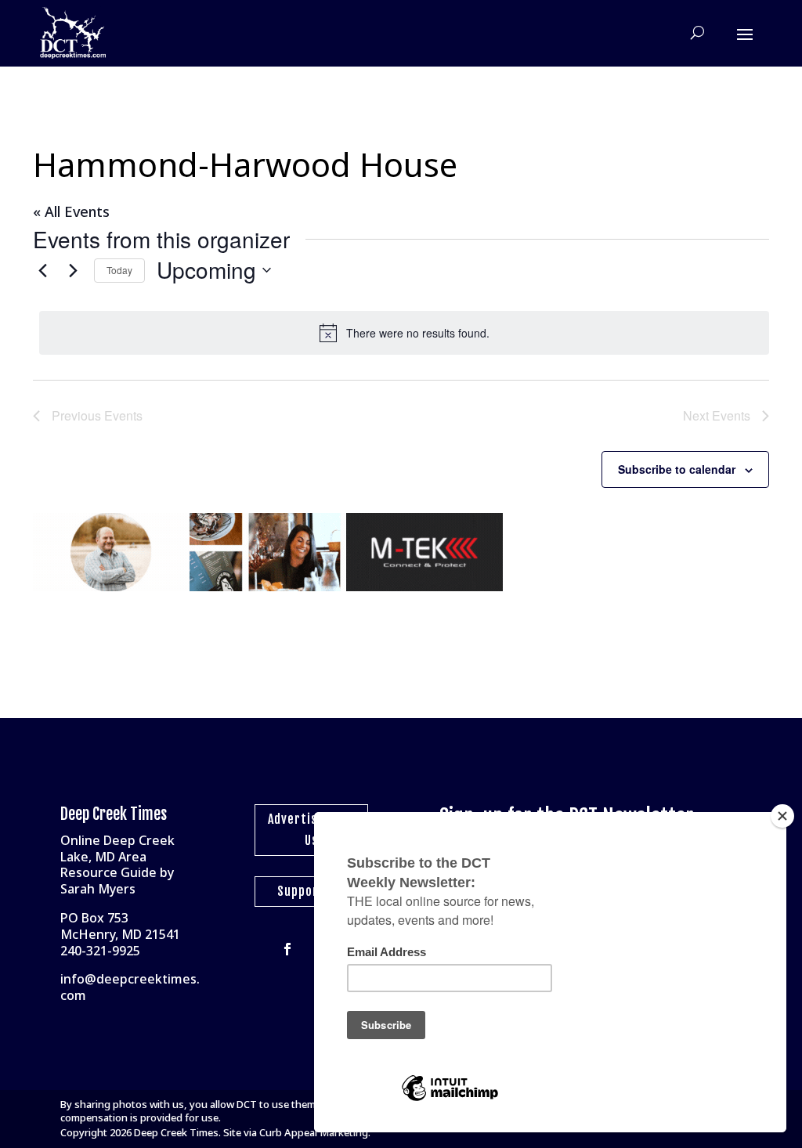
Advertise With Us (311, 829)
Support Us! (311, 891)
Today (119, 269)
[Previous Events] (42, 270)
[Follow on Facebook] (287, 949)
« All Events (71, 211)
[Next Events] (72, 270)
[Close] (782, 816)
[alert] (404, 333)
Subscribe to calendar (676, 469)
